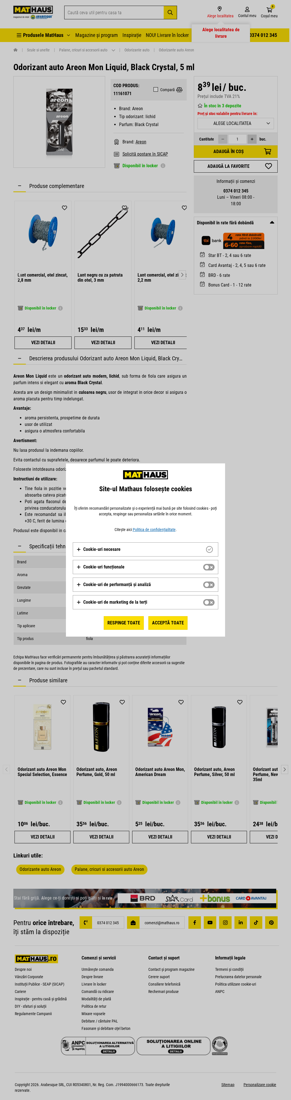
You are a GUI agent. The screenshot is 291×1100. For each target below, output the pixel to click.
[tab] (145, 549)
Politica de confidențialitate (154, 529)
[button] (98, 549)
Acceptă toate (168, 623)
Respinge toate (123, 623)
